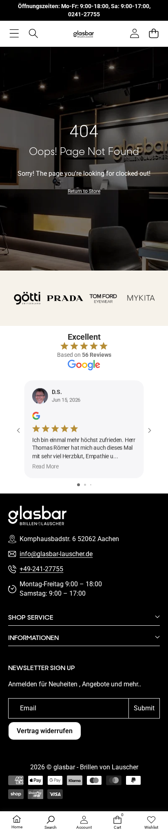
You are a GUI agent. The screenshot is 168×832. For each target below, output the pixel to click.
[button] (153, 33)
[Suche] (33, 33)
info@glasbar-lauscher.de (56, 554)
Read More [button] (45, 466)
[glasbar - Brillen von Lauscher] (83, 33)
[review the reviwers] (36, 415)
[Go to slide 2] (85, 485)
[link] (84, 191)
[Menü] (14, 33)
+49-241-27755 (41, 569)
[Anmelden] (134, 33)
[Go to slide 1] (78, 484)
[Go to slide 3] (90, 484)
